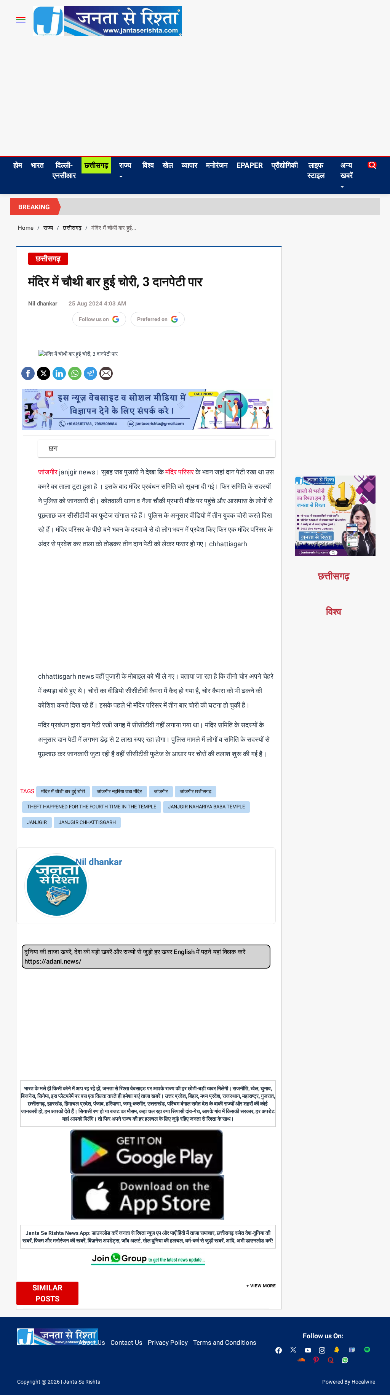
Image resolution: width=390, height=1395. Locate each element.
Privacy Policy (168, 1342)
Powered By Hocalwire (348, 1382)
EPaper (250, 165)
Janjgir (37, 822)
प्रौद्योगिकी (285, 165)
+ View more (261, 1285)
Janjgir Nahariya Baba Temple (206, 807)
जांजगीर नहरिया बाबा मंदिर (119, 791)
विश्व (148, 165)
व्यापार (189, 165)
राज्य (125, 165)
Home (26, 227)
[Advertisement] (195, 99)
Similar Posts (47, 1293)
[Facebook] (28, 371)
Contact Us (126, 1342)
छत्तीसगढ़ (96, 165)
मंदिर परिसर (180, 472)
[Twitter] (43, 371)
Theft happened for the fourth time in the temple (91, 807)
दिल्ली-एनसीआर (64, 170)
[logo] (107, 20)
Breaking (34, 207)
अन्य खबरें (346, 170)
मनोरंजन (217, 165)
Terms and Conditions (224, 1342)
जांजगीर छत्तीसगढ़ (195, 791)
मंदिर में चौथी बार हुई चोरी (63, 791)
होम (17, 165)
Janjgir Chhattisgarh (87, 822)
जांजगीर (48, 472)
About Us (91, 1342)
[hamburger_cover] (21, 19)
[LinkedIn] (59, 371)
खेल (168, 165)
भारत (37, 165)
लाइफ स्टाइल (315, 170)
